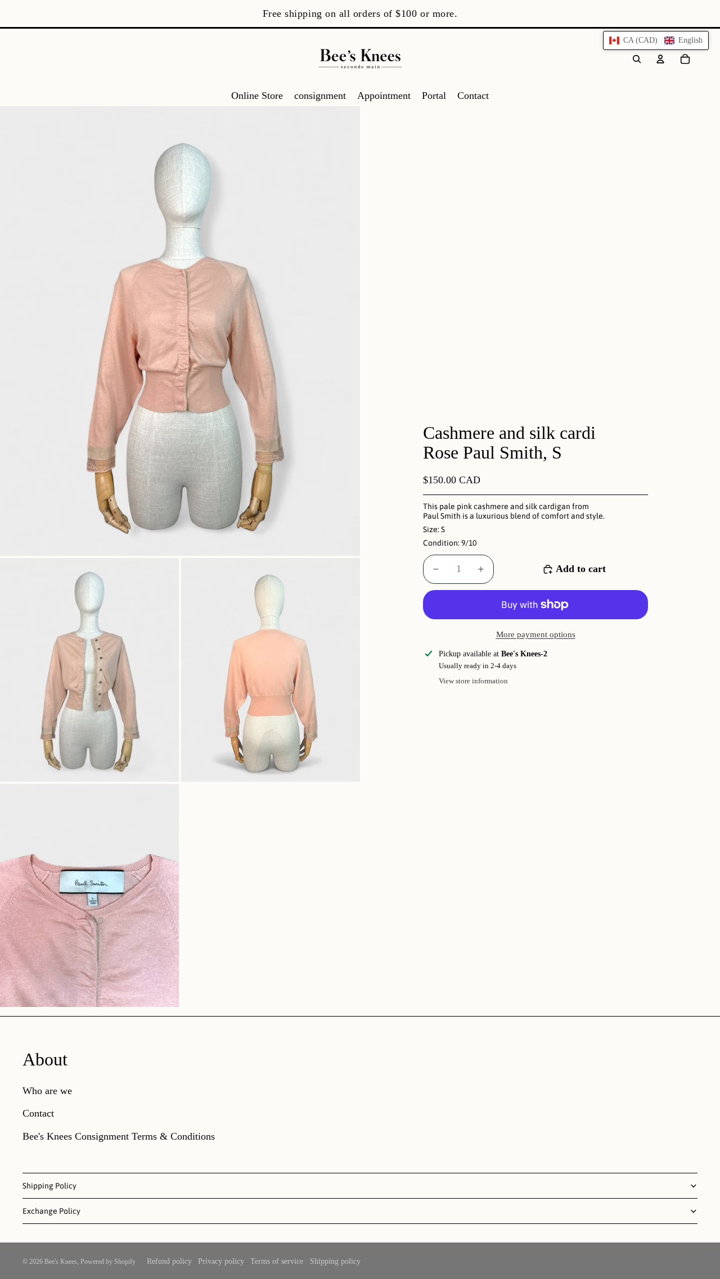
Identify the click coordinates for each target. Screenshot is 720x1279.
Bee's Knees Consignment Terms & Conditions (118, 1136)
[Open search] (636, 59)
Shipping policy (335, 1261)
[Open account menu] (660, 59)
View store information (473, 681)
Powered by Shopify (108, 1262)
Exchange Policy (51, 1211)
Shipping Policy (49, 1185)
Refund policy (169, 1261)
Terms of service (276, 1261)
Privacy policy (221, 1261)
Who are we (47, 1090)
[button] (656, 40)
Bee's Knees (60, 1262)
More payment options (535, 634)
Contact (38, 1113)
